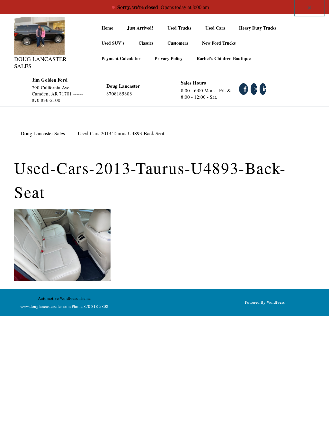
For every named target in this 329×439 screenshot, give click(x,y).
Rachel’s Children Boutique (224, 58)
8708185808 (131, 94)
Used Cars (215, 27)
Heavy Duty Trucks (257, 27)
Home (107, 27)
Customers (177, 43)
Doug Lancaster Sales (40, 62)
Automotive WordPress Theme (64, 298)
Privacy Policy (168, 58)
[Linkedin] (263, 88)
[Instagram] (254, 88)
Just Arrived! (140, 27)
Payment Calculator (121, 58)
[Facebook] (244, 88)
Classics (145, 43)
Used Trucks (179, 27)
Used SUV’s (113, 43)
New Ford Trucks (219, 43)
